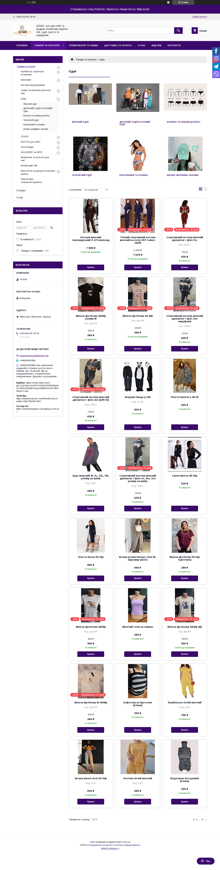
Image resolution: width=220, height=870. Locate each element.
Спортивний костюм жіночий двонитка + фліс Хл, (184, 238)
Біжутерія (26, 79)
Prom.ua (126, 842)
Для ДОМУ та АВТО (31, 152)
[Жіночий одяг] (90, 100)
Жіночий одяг (80, 122)
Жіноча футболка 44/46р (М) (184, 626)
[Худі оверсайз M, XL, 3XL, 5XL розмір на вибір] (91, 454)
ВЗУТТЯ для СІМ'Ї (30, 142)
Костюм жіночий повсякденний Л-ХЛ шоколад (90, 238)
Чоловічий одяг (82, 175)
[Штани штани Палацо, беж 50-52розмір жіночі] (138, 535)
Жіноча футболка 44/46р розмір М (91, 317)
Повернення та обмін (83, 45)
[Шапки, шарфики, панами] (185, 154)
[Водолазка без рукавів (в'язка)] (185, 757)
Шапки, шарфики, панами (182, 175)
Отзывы (20, 190)
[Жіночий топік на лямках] (138, 605)
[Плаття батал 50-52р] (91, 535)
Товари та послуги (46, 45)
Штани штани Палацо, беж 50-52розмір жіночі (137, 558)
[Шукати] (178, 30)
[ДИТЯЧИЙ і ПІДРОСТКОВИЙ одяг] (138, 100)
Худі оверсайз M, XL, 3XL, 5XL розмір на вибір (90, 477)
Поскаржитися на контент (100, 845)
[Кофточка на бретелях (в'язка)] (138, 681)
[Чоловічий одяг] (90, 154)
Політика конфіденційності (127, 845)
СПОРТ (25, 136)
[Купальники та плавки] (138, 154)
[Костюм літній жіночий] (138, 757)
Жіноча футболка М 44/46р (90, 702)
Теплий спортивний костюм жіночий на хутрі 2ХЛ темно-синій (138, 240)
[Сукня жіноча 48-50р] (185, 454)
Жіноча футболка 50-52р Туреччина (184, 558)
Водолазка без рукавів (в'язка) (184, 779)
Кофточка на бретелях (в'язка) (137, 704)
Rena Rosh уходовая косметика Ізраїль (38, 172)
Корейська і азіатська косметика (32, 73)
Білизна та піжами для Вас (183, 122)
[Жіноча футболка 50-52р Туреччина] (185, 535)
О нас (141, 45)
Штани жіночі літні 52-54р (91, 778)
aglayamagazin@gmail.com (34, 355)
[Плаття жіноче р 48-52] (185, 375)
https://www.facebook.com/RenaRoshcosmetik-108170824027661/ (37, 400)
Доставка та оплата (118, 45)
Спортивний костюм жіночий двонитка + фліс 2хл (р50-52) (91, 398)
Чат (208, 861)
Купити (90, 267)
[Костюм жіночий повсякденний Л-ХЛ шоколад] (91, 216)
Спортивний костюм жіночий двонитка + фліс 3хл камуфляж (184, 319)
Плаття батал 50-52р (91, 557)
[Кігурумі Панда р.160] (138, 375)
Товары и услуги (25, 66)
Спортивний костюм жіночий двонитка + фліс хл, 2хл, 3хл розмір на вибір (137, 478)
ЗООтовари (27, 147)
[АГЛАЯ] (22, 36)
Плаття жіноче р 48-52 (185, 397)
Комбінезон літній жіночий (184, 702)
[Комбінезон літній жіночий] (185, 681)
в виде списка (205, 189)
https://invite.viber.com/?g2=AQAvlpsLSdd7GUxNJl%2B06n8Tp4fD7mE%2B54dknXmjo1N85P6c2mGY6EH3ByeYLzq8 (37, 386)
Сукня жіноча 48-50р (184, 475)
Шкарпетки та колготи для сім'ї (35, 159)
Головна (22, 45)
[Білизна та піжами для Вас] (185, 100)
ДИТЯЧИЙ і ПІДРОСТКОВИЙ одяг (134, 123)
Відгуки (156, 45)
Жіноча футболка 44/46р (91, 626)
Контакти (174, 45)
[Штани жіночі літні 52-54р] (91, 757)
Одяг (23, 98)
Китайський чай (29, 165)
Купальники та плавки (133, 175)
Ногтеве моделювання (33, 85)
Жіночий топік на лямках (137, 626)
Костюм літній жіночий (137, 778)
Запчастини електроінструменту (31, 180)
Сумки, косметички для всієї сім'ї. (36, 92)
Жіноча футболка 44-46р (138, 316)
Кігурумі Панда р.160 (138, 397)
